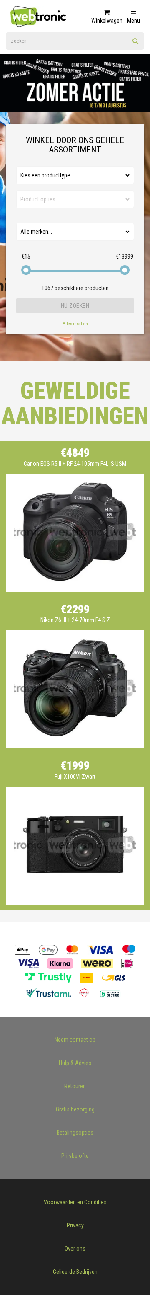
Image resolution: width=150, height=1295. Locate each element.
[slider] (26, 270)
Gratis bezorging (75, 1109)
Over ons (75, 1248)
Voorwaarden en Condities (75, 1202)
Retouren (75, 1086)
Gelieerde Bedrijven (75, 1271)
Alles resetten (75, 324)
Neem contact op (75, 1039)
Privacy (75, 1225)
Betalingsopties (75, 1132)
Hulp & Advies (75, 1063)
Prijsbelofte (75, 1155)
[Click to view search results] (136, 44)
